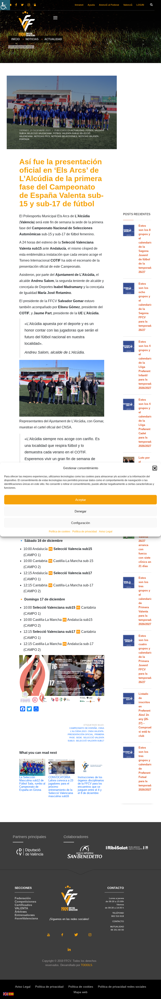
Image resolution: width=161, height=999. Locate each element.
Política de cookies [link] (59, 531)
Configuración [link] (80, 522)
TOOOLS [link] (86, 965)
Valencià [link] (127, 5)
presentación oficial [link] (80, 734)
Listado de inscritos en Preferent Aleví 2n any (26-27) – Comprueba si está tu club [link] (146, 714)
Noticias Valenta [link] (88, 136)
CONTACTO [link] (118, 921)
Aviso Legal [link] (105, 531)
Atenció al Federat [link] (109, 5)
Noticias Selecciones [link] (64, 136)
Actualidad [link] (77, 130)
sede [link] (79, 737)
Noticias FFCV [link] (42, 136)
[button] (155, 468)
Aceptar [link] (80, 499)
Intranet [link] (79, 5)
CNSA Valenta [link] (96, 731)
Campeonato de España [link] (83, 728)
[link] (5, 5)
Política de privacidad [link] (84, 531)
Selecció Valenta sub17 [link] (90, 741)
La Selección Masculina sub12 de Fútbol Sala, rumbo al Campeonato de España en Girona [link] (32, 783)
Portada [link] (24, 139)
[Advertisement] (137, 143)
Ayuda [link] (91, 5)
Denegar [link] (80, 511)
